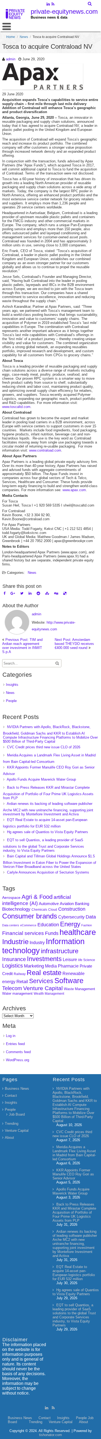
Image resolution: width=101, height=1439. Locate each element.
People (11, 701)
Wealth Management (49, 994)
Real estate (44, 972)
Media (51, 965)
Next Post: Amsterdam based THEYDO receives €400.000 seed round (74, 644)
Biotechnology (16, 909)
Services (41, 980)
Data (91, 917)
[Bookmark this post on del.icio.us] (64, 593)
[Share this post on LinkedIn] (30, 593)
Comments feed (18, 1052)
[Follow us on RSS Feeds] (53, 4)
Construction (71, 909)
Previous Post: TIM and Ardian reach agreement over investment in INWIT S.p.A (22, 646)
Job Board (17, 1114)
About (9, 1138)
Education (48, 924)
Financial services (23, 933)
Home (10, 37)
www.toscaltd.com (16, 407)
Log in (10, 1036)
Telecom (12, 988)
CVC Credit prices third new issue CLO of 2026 (43, 747)
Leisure (70, 959)
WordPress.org (17, 1060)
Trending (11, 1124)
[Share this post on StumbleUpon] (47, 593)
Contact (11, 1096)
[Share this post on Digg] (56, 593)
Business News (17, 1089)
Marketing (34, 966)
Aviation (67, 903)
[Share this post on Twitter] (21, 593)
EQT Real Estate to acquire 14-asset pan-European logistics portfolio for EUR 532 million (74, 1273)
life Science (86, 960)
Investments (44, 958)
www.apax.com (74, 490)
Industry (37, 942)
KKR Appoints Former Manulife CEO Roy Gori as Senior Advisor (73, 1174)
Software (68, 981)
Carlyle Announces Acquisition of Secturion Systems (48, 872)
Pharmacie (68, 966)
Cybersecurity (71, 917)
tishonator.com (50, 1435)
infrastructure (59, 951)
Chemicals (39, 909)
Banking (82, 903)
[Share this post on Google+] (13, 593)
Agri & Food (37, 896)
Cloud (52, 909)
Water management (17, 993)
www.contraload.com (45, 450)
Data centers (10, 925)
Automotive (49, 904)
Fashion (86, 925)
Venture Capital (43, 988)
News (24, 37)
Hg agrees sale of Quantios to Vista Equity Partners (47, 832)
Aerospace (11, 897)
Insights (12, 685)
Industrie (15, 942)
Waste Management (79, 989)
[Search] (90, 3)
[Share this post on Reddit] (38, 593)
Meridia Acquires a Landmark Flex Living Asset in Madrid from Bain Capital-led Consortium (74, 1153)
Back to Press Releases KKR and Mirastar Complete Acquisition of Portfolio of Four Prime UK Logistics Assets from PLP (48, 792)
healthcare (78, 932)
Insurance (14, 959)
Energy (70, 924)
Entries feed (15, 1044)
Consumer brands (29, 916)
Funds (51, 933)
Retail (22, 981)
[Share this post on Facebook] (4, 593)
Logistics (12, 966)
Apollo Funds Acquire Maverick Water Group (41, 779)
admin (10, 59)
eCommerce (28, 925)
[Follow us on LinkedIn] (48, 4)
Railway (20, 974)
